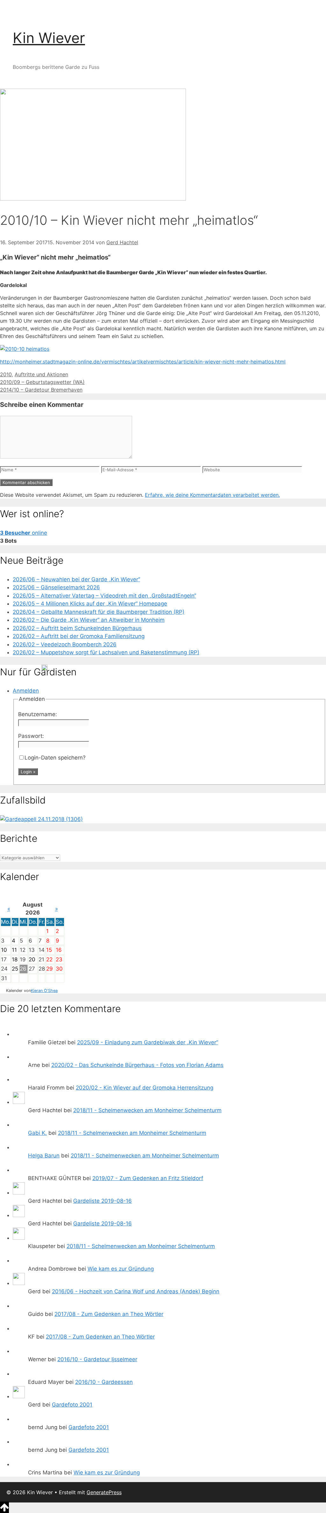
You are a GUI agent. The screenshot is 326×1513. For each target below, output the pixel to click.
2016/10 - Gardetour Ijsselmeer (97, 1359)
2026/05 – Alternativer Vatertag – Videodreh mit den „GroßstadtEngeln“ (104, 595)
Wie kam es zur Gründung (121, 1269)
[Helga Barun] (19, 1147)
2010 (6, 374)
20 (32, 959)
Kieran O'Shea (44, 990)
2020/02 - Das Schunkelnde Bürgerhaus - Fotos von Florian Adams (137, 1065)
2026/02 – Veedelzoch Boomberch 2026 (65, 644)
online (23, 533)
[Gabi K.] (19, 1124)
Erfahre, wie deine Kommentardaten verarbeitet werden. (212, 495)
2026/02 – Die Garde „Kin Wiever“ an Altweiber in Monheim (89, 620)
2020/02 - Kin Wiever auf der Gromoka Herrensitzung (144, 1087)
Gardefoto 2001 (72, 1404)
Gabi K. (37, 1133)
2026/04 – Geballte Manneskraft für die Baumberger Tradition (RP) (98, 612)
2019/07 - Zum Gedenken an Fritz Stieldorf (147, 1178)
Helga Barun (44, 1155)
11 (14, 950)
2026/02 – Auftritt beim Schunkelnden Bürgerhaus (77, 628)
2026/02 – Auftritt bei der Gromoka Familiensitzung (79, 636)
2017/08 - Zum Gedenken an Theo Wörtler (108, 1314)
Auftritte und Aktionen (41, 374)
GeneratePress (104, 1492)
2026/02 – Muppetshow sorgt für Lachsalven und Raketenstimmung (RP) (106, 652)
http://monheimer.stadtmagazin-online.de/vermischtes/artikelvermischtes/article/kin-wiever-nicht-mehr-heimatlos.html (143, 361)
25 (15, 969)
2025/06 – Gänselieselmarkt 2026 (56, 587)
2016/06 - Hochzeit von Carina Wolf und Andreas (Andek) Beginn (135, 1291)
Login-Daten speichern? (55, 757)
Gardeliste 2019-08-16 (102, 1201)
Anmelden (26, 690)
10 (4, 950)
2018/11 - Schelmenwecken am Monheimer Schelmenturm (147, 1110)
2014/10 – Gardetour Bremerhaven (41, 389)
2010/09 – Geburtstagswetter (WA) (42, 382)
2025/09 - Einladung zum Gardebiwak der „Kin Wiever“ (147, 1042)
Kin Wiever (49, 38)
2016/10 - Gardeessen (104, 1382)
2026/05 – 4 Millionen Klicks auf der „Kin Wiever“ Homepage (90, 603)
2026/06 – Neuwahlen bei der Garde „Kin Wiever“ (76, 579)
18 (15, 959)
